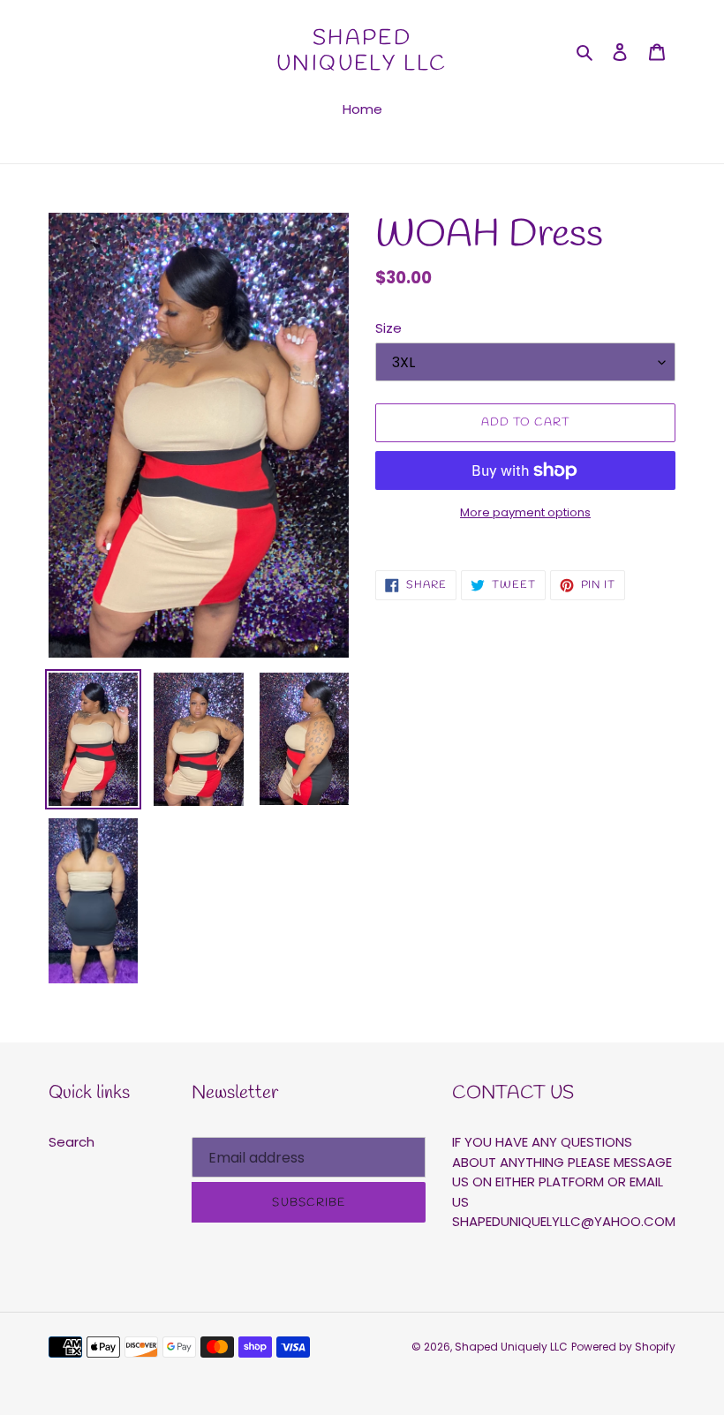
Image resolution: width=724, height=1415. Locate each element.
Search (71, 1142)
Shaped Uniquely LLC (362, 52)
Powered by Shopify (623, 1346)
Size (388, 328)
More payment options (525, 512)
